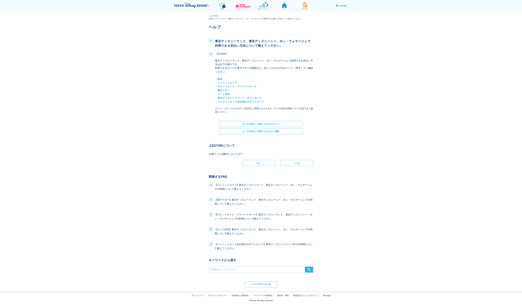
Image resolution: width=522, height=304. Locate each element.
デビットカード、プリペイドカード (237, 86)
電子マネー (223, 90)
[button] (261, 186)
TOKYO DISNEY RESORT (191, 5)
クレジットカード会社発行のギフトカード (240, 101)
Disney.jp (327, 295)
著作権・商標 (283, 295)
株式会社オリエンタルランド (305, 295)
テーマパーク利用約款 (262, 295)
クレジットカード (227, 82)
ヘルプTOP (213, 16)
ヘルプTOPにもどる (261, 284)
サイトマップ (197, 295)
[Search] (309, 270)
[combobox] (261, 265)
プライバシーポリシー (217, 295)
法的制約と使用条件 (240, 295)
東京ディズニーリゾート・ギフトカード (239, 98)
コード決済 (223, 94)
